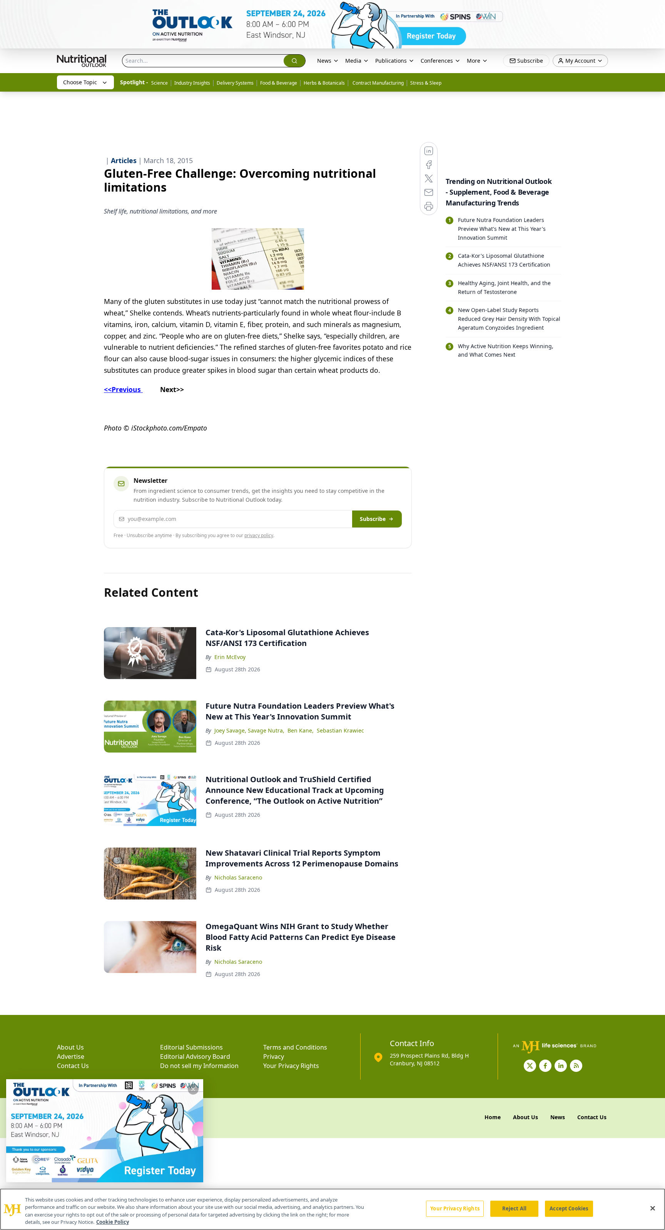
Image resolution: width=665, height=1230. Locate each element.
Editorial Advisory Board (195, 1056)
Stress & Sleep (425, 83)
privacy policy (258, 535)
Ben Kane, (300, 730)
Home (493, 1117)
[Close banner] (655, 10)
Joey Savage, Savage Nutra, (249, 730)
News (324, 60)
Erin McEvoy (230, 657)
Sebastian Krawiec (340, 730)
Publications (391, 60)
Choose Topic (80, 82)
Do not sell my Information (199, 1065)
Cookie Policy (112, 1221)
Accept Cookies (569, 1208)
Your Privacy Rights (291, 1065)
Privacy (273, 1056)
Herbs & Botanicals (324, 83)
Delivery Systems (235, 83)
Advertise (70, 1056)
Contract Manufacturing (377, 83)
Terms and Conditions (295, 1047)
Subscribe (373, 518)
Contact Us (73, 1065)
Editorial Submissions (191, 1047)
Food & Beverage (278, 83)
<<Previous (123, 389)
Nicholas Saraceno (238, 877)
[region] (332, 1209)
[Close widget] (193, 1089)
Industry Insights (192, 83)
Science (159, 83)
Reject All (514, 1208)
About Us (70, 1047)
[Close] (652, 1208)
